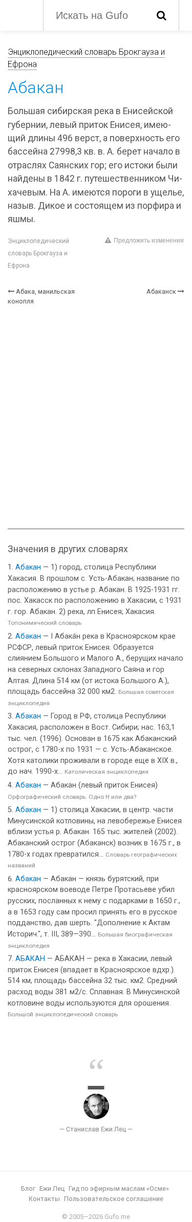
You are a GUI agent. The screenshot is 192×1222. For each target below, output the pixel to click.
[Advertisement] (96, 417)
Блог (28, 1188)
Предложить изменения (149, 240)
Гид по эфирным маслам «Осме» (119, 1188)
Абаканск (161, 291)
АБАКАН (30, 958)
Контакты (44, 1199)
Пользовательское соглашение (113, 1199)
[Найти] (161, 15)
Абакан (28, 567)
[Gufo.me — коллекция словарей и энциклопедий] (20, 14)
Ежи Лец (52, 1188)
